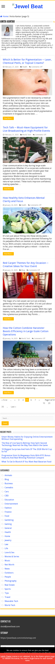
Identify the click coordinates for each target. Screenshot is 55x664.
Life (6, 548)
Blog (23, 270)
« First (4, 400)
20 (49, 403)
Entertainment (11, 504)
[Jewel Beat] (27, 6)
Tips (7, 593)
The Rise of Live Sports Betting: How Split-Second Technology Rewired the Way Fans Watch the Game (25, 444)
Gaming (8, 524)
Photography (10, 581)
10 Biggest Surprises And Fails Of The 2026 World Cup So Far (27, 450)
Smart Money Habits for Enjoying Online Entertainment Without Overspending (27, 438)
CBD (7, 495)
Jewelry (8, 540)
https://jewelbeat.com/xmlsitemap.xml (18, 638)
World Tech (26, 135)
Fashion (8, 508)
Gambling (9, 520)
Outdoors (9, 573)
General (8, 528)
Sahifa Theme (6, 656)
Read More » (8, 118)
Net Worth (9, 564)
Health (24, 67)
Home (5, 16)
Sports (8, 589)
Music (7, 560)
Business (9, 483)
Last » (13, 407)
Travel (7, 597)
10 (44, 403)
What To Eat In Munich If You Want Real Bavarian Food (26, 461)
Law (6, 544)
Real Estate (10, 585)
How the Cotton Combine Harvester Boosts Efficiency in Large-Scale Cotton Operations (25, 331)
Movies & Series (12, 556)
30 (3, 407)
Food (7, 516)
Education (9, 500)
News (7, 568)
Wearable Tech (11, 601)
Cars (7, 491)
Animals (8, 475)
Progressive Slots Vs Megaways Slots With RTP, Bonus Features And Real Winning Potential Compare (26, 456)
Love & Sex (9, 552)
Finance (8, 512)
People (8, 577)
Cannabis (9, 487)
